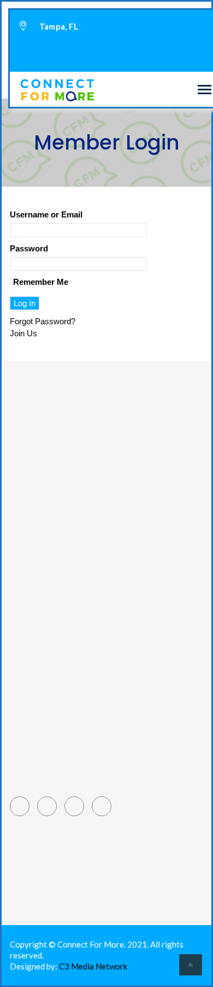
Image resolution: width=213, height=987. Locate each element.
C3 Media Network (93, 966)
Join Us (23, 333)
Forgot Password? (42, 321)
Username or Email (46, 214)
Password (29, 248)
